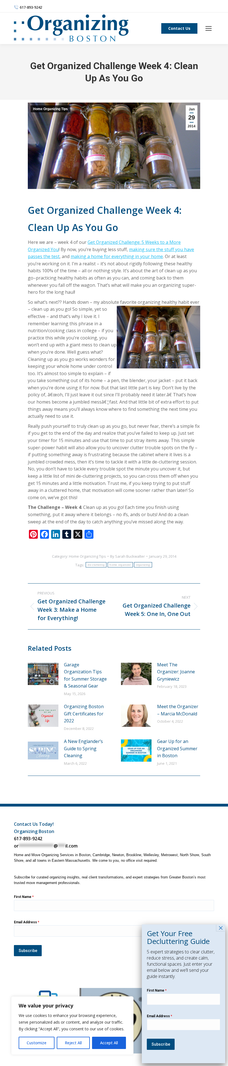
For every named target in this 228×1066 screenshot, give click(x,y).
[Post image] (43, 674)
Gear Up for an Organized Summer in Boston (177, 748)
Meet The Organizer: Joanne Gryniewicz (176, 672)
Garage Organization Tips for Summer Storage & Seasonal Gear (85, 675)
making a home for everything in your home (117, 256)
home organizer (120, 564)
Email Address (26, 922)
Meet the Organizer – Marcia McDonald (177, 710)
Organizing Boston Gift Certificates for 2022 (84, 713)
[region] (72, 1025)
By (127, 556)
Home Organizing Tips (50, 109)
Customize (36, 1042)
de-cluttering (96, 564)
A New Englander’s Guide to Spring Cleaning (83, 748)
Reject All (73, 1042)
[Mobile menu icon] (208, 28)
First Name (24, 897)
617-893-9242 (28, 839)
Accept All (109, 1042)
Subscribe (28, 950)
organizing (143, 564)
